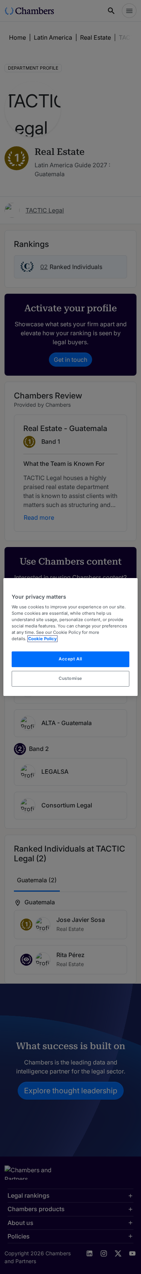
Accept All (70, 659)
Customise (70, 678)
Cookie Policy (42, 639)
